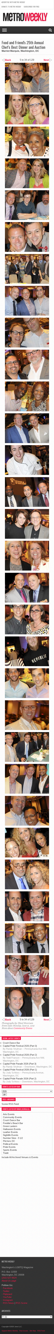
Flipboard (7, 1294)
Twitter (6, 1291)
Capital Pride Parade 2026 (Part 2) (19, 1078)
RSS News (8, 1303)
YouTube (7, 1297)
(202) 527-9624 (9, 1277)
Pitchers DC (9, 1141)
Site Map (33, 1331)
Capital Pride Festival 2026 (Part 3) (20, 1046)
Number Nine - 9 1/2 (13, 1138)
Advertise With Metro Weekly (13, 2)
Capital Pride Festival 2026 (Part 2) (20, 1054)
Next (47, 60)
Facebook (8, 1288)
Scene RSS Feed (10, 1104)
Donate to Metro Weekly (11, 6)
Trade (6, 1153)
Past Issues (23, 1331)
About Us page (9, 1280)
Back (7, 60)
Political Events (10, 1144)
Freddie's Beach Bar (13, 1123)
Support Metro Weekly (10, 1331)
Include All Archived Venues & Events (20, 1157)
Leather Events (10, 1132)
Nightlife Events (10, 1135)
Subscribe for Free (31, 6)
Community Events (22, 1028)
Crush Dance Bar (12, 1043)
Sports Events (10, 1150)
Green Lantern (10, 1126)
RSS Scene (21, 1303)
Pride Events (9, 1147)
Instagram (8, 1300)
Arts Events (9, 1114)
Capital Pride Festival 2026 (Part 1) (20, 1069)
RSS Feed (41, 1331)
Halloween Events (12, 1129)
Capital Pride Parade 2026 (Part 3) (19, 1063)
